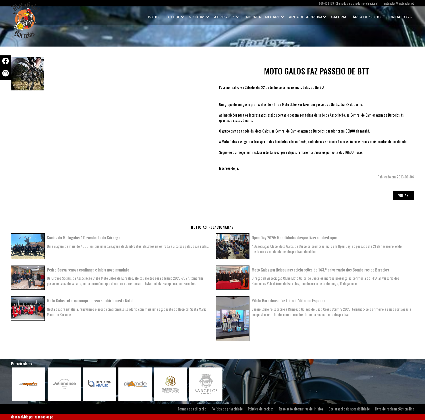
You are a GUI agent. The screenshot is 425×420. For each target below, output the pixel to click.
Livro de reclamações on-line (394, 409)
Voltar (403, 195)
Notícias (197, 17)
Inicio (153, 17)
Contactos (398, 17)
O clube (172, 17)
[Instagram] (5, 75)
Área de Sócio (367, 17)
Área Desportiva (306, 17)
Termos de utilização (192, 409)
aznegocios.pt (44, 417)
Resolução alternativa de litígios (301, 409)
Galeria (338, 17)
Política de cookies (261, 409)
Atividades (224, 17)
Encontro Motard (262, 17)
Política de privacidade (227, 409)
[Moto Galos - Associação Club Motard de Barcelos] (33, 15)
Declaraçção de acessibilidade (349, 409)
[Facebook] (5, 62)
